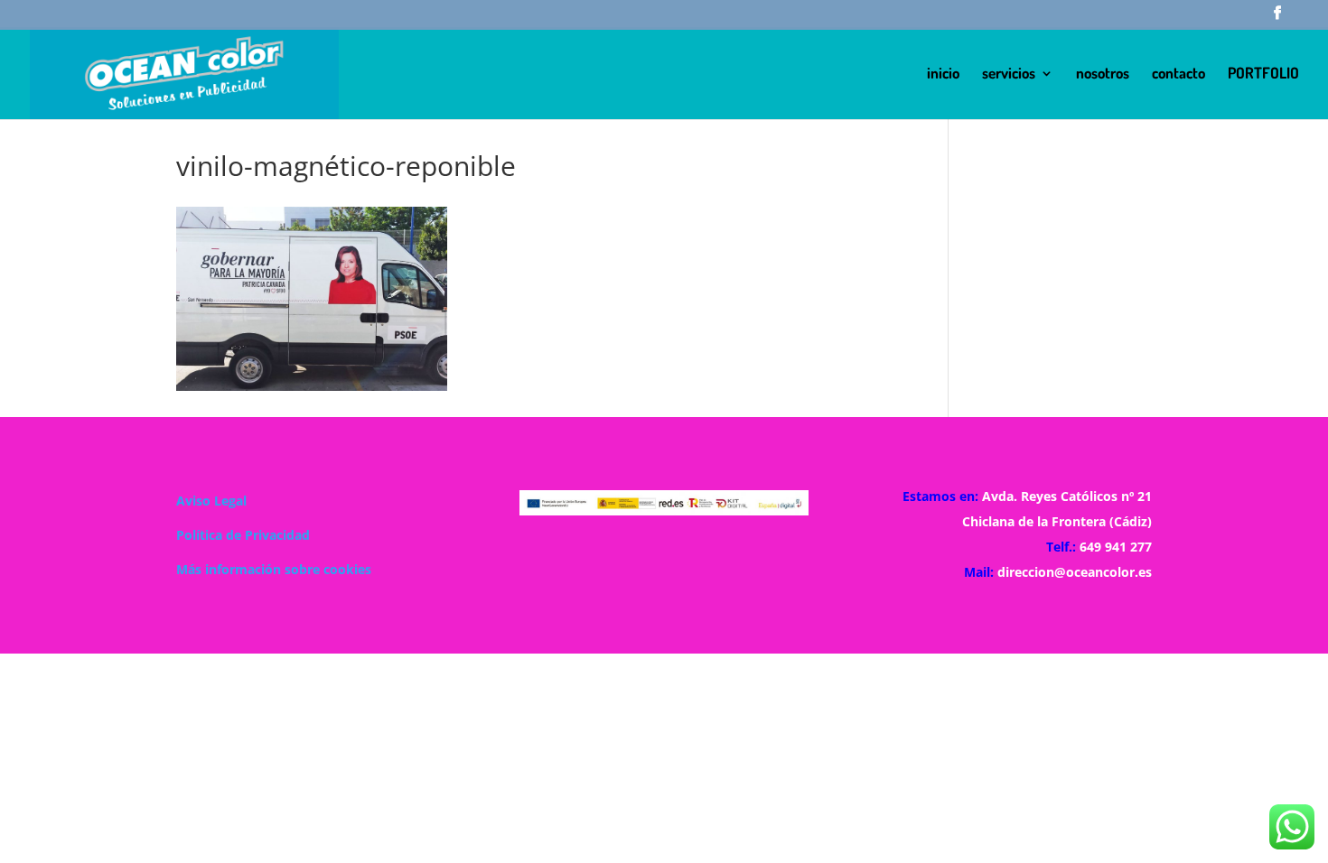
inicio (943, 74)
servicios (1008, 74)
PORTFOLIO (1263, 74)
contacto (1178, 74)
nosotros (1102, 74)
